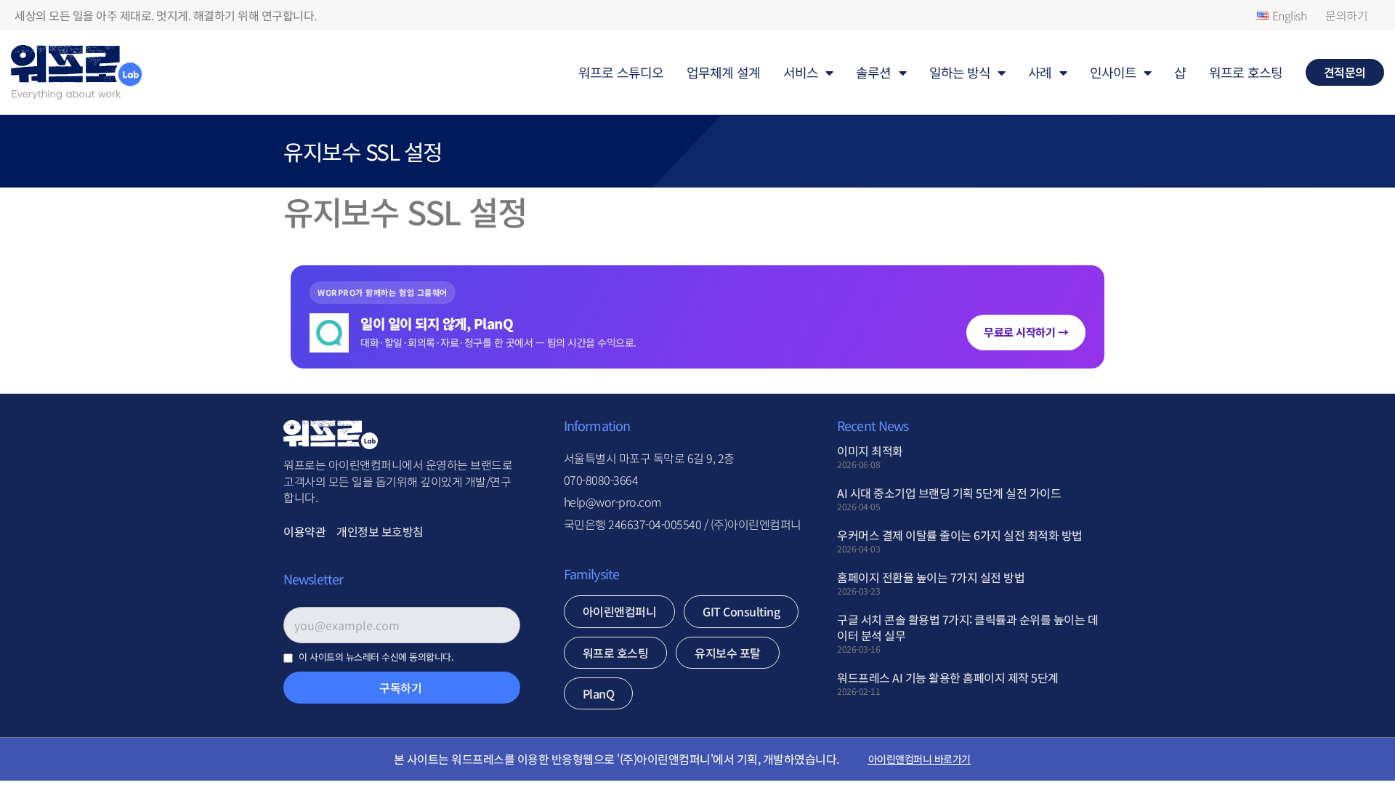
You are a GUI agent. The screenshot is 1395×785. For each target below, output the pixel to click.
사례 (1039, 72)
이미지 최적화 (870, 450)
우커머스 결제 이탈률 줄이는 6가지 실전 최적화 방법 (960, 535)
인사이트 (1113, 72)
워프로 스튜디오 (620, 72)
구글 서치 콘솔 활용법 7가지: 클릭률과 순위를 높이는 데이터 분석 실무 (967, 627)
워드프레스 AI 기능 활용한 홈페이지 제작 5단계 (948, 677)
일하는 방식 (960, 72)
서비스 (800, 72)
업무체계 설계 (723, 72)
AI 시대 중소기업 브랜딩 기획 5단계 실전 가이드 (949, 493)
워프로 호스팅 (1245, 72)
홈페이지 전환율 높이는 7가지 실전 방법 (930, 577)
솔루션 (873, 72)
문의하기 (1346, 15)
